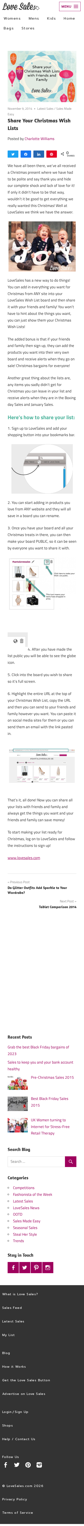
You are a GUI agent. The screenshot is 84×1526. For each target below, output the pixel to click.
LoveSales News (26, 1208)
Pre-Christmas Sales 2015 (52, 1077)
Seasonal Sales (25, 1228)
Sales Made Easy (26, 1221)
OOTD (17, 1214)
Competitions (23, 1188)
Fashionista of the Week (32, 1194)
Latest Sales (45, 108)
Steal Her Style (25, 1234)
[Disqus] (42, 976)
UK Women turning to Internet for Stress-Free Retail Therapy (50, 1126)
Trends (18, 1241)
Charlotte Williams (39, 139)
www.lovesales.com (24, 858)
